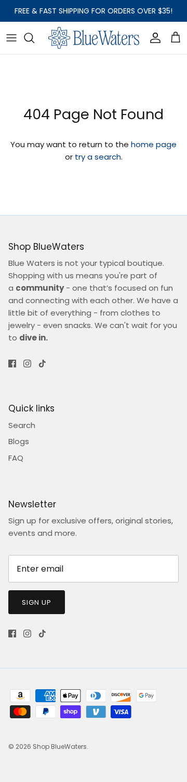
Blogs (18, 441)
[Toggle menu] (11, 37)
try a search (98, 156)
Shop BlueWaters (60, 746)
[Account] (152, 37)
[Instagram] (27, 363)
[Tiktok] (42, 363)
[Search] (34, 37)
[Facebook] (12, 363)
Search (21, 425)
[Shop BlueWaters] (93, 38)
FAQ (15, 457)
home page (154, 144)
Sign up (36, 602)
